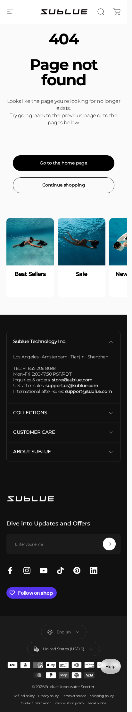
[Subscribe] (109, 544)
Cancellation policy (69, 703)
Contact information (36, 703)
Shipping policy (102, 696)
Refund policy (24, 696)
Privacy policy (48, 696)
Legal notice (97, 703)
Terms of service (74, 696)
